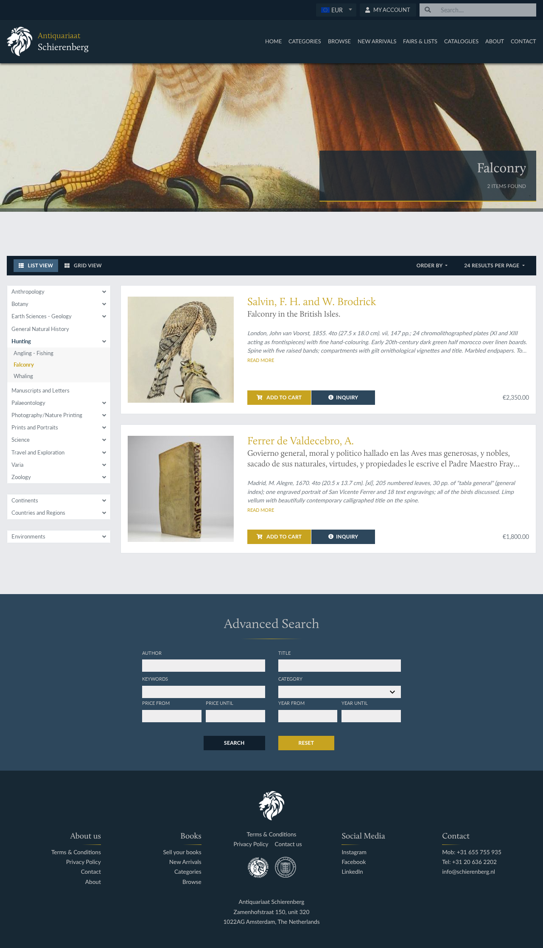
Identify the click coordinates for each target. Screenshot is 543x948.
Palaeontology (28, 403)
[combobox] (336, 10)
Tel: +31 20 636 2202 (469, 862)
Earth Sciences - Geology (41, 316)
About (494, 41)
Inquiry (347, 397)
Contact (523, 41)
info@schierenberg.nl (468, 872)
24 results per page (492, 265)
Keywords (155, 678)
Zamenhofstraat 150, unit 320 (272, 912)
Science (20, 439)
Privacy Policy (83, 862)
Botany (19, 304)
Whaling (23, 376)
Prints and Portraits (34, 427)
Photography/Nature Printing (46, 415)
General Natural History (40, 329)
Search (234, 742)
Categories (304, 41)
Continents (24, 500)
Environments (28, 536)
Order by (430, 265)
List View (39, 265)
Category (290, 678)
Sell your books (182, 852)
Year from (291, 702)
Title (284, 652)
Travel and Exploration (37, 452)
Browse (339, 41)
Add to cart (283, 397)
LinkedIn (352, 872)
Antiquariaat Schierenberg (272, 902)
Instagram (354, 852)
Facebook (353, 862)
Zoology (21, 477)
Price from (156, 702)
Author (152, 652)
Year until (354, 702)
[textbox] (335, 10)
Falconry (24, 364)
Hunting (21, 341)
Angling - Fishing (33, 353)
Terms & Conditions (76, 852)
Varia (17, 464)
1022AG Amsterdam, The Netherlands (271, 922)
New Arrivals (377, 41)
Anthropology (28, 291)
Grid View (87, 265)
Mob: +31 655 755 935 (471, 852)
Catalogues (461, 41)
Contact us (288, 844)
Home (273, 41)
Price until (219, 702)
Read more (260, 359)
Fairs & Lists (420, 41)
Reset (306, 742)
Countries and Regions (38, 512)
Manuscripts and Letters (40, 390)
